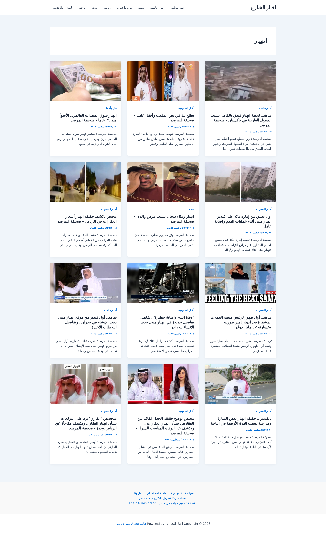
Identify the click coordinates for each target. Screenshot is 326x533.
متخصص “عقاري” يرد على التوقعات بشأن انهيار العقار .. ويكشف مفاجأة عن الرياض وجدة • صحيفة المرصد (86, 423)
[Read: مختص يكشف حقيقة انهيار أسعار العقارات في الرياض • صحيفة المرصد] (85, 181)
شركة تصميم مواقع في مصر (177, 503)
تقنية (141, 7)
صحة (94, 7)
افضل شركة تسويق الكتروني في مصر (163, 498)
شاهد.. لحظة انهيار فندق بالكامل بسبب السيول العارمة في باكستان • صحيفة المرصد (241, 120)
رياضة (107, 7)
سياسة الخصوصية (182, 493)
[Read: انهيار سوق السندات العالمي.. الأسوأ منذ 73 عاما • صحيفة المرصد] (85, 80)
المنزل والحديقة (63, 7)
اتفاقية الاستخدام (157, 493)
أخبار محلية (178, 7)
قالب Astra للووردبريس (131, 523)
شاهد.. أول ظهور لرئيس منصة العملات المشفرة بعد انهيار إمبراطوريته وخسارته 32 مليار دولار (241, 322)
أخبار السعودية (186, 108)
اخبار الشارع (263, 7)
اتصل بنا (139, 493)
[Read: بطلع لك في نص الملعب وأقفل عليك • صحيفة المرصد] (163, 80)
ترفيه (82, 7)
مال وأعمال (124, 7)
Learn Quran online (142, 503)
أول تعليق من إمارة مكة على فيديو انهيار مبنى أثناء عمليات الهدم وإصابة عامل (243, 221)
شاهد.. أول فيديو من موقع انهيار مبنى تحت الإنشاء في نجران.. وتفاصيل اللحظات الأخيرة (87, 322)
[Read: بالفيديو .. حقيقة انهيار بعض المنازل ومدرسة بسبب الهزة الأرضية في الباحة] (240, 384)
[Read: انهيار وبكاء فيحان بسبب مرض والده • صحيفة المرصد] (163, 181)
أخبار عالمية (157, 7)
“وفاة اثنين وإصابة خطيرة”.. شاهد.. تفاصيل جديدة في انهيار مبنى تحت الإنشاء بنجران (167, 322)
